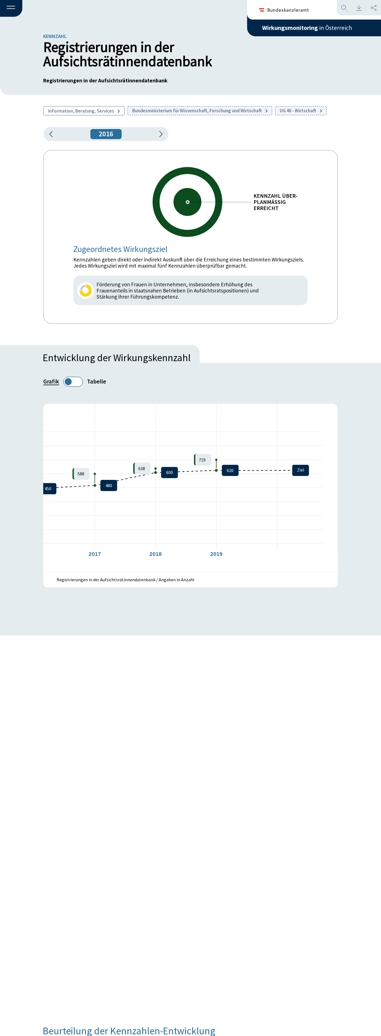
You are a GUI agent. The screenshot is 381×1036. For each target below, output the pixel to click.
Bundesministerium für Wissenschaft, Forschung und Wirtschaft (197, 111)
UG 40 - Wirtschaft (298, 111)
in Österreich (307, 28)
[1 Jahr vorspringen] (159, 134)
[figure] (190, 487)
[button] (11, 8)
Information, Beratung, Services (81, 111)
